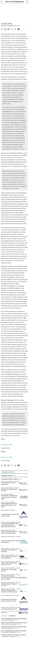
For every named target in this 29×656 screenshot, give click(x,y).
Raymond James (12, 25)
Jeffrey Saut (4, 25)
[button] (1, 29)
